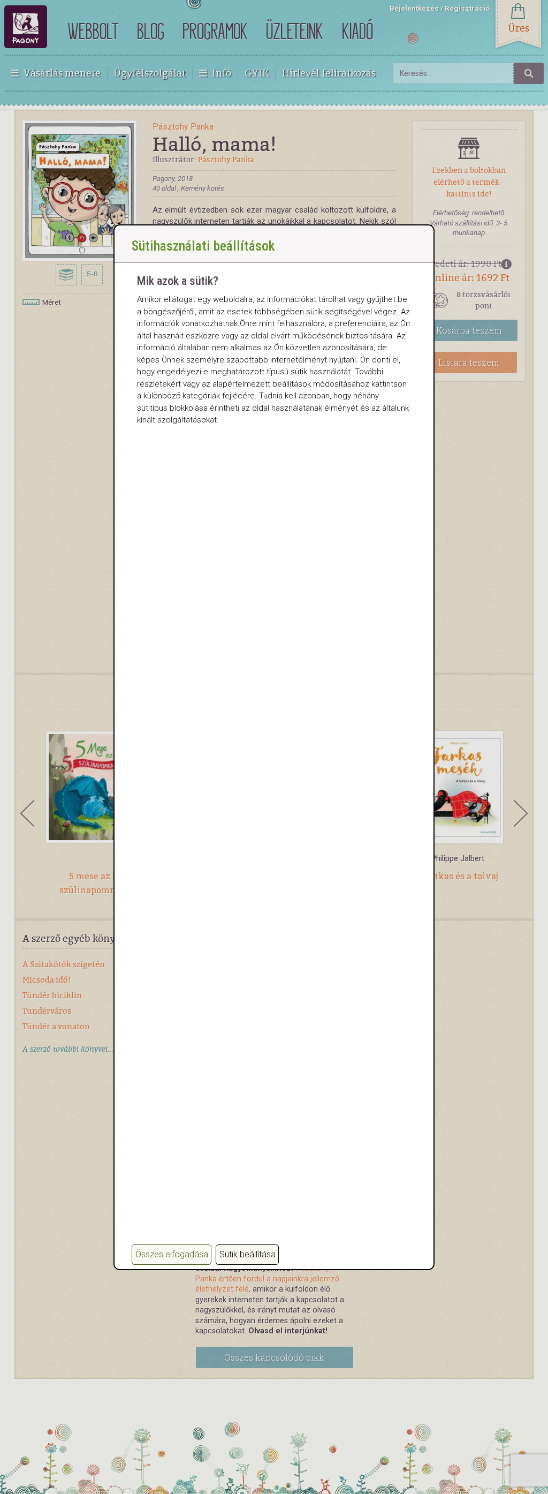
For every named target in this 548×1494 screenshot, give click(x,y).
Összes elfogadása (171, 1254)
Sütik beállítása (247, 1254)
